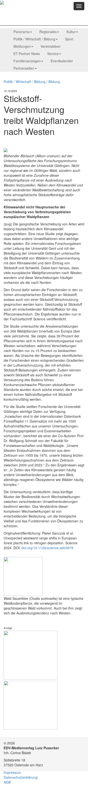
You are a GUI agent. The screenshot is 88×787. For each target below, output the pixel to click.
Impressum (12, 772)
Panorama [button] (21, 31)
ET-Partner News (26, 53)
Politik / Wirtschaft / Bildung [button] (34, 39)
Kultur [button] (71, 31)
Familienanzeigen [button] (27, 60)
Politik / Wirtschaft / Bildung (24, 81)
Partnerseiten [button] (23, 68)
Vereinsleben (51, 46)
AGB (7, 782)
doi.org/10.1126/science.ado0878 (47, 547)
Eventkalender (62, 60)
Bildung (54, 81)
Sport (69, 39)
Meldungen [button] (22, 46)
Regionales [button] (48, 31)
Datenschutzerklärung (21, 777)
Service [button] (53, 53)
